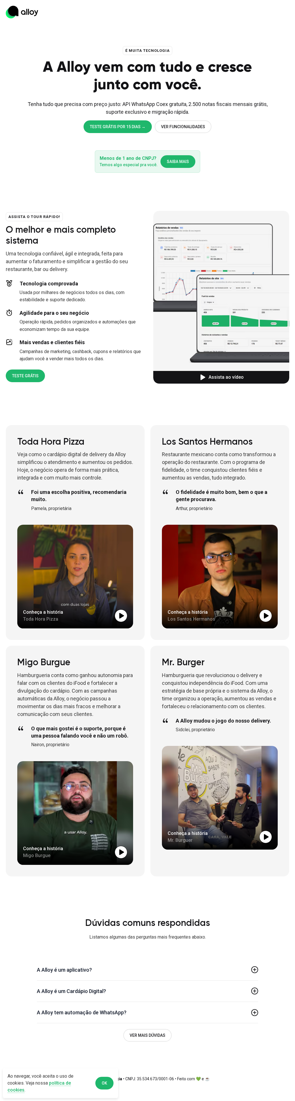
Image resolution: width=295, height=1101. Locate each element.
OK (104, 1083)
